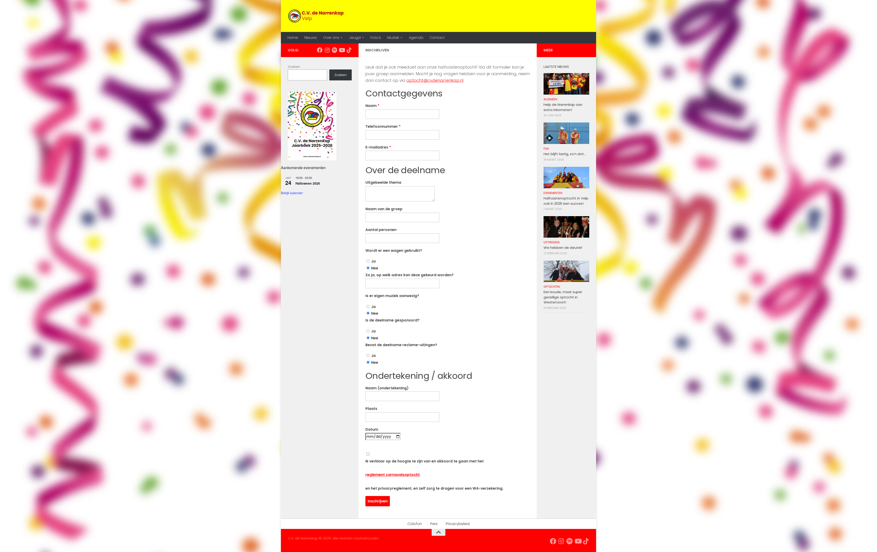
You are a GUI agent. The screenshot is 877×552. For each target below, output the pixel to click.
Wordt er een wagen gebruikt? (393, 250)
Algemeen (550, 99)
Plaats (371, 408)
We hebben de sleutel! (563, 247)
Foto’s (375, 37)
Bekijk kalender (292, 193)
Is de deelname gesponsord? (392, 320)
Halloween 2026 (308, 183)
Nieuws (310, 37)
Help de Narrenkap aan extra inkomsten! (563, 107)
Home (293, 37)
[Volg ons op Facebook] (319, 50)
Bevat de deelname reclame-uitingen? (401, 345)
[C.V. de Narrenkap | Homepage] (316, 16)
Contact (437, 37)
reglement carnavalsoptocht (392, 474)
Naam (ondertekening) (387, 388)
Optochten (552, 287)
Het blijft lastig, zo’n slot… (565, 153)
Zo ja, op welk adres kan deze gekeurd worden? (409, 275)
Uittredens (552, 242)
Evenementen (553, 193)
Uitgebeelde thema (383, 182)
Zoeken (294, 66)
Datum (371, 429)
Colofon (414, 523)
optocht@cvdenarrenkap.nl (435, 80)
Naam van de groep (383, 209)
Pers (434, 523)
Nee (374, 268)
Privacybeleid (458, 523)
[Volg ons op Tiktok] (349, 50)
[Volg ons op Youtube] (341, 50)
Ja (373, 261)
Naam (372, 105)
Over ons (331, 37)
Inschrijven (378, 501)
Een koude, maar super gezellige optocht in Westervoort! (563, 297)
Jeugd (355, 37)
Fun (546, 149)
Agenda (416, 37)
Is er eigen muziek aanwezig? (392, 295)
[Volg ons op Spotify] (334, 50)
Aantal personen (380, 229)
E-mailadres (378, 147)
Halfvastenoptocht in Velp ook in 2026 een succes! (566, 201)
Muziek (393, 37)
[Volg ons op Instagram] (327, 50)
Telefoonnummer (383, 126)
